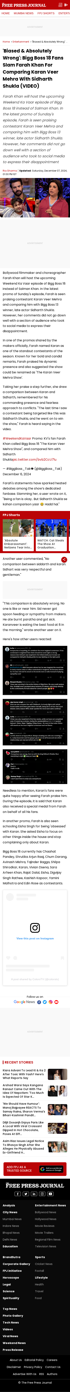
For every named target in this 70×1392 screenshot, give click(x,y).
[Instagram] (50, 1002)
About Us (16, 1360)
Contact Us (52, 1367)
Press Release (13, 1350)
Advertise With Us (24, 1374)
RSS (41, 1374)
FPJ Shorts (46, 13)
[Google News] (24, 1002)
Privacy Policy (33, 1367)
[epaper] (60, 5)
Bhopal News (11, 1233)
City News (10, 1212)
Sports (40, 1257)
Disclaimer (14, 1367)
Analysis (9, 1205)
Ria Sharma (10, 170)
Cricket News (43, 1264)
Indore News (11, 1226)
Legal (7, 1284)
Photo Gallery (13, 1316)
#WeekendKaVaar (17, 438)
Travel (39, 1291)
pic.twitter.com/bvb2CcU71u (34, 459)
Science (9, 1291)
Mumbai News (23, 13)
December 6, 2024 (17, 474)
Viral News (10, 1336)
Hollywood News (45, 1219)
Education (10, 1246)
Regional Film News (47, 1240)
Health (39, 1284)
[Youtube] (56, 1002)
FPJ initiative (12, 1271)
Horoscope (11, 1278)
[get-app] (66, 5)
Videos (8, 1329)
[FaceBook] (39, 1002)
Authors (52, 1374)
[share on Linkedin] (34, 1194)
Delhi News (10, 1240)
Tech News (11, 1322)
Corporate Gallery (16, 1264)
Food (38, 1298)
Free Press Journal (24, 5)
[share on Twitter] (26, 1194)
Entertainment (21, 41)
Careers (52, 1360)
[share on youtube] (50, 1194)
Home (6, 13)
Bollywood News (45, 1212)
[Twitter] (45, 1002)
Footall (39, 1271)
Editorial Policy (34, 1360)
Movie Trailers (44, 1233)
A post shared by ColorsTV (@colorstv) (35, 979)
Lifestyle (41, 1278)
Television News (45, 1246)
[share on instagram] (42, 1194)
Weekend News (14, 1343)
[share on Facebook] (18, 1194)
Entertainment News (50, 1205)
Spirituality (11, 1298)
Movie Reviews (44, 1226)
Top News (10, 1309)
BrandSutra (11, 1257)
